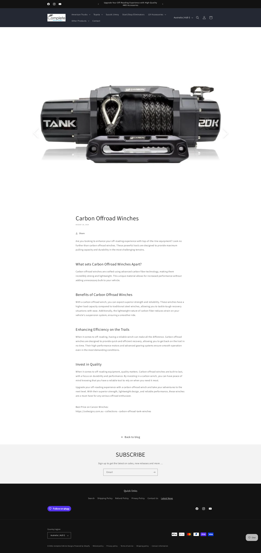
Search (91, 498)
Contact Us (153, 498)
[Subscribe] (154, 472)
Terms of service (127, 546)
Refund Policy (122, 498)
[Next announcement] (162, 4)
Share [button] (82, 233)
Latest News (167, 498)
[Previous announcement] (98, 4)
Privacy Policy (138, 498)
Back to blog (132, 437)
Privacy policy (112, 546)
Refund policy (98, 546)
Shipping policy (142, 546)
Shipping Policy (104, 498)
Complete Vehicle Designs (64, 546)
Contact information (160, 546)
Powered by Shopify (82, 546)
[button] (81, 14)
